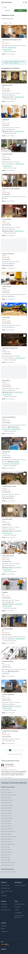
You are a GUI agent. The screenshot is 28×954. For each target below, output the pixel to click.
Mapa (21, 10)
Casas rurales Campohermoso (8, 862)
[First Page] (5, 750)
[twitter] (9, 952)
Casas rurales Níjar (5, 847)
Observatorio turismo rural (6, 892)
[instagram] (5, 952)
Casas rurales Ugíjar (5, 860)
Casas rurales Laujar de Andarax (8, 836)
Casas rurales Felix (5, 789)
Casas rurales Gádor (6, 797)
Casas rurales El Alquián (6, 818)
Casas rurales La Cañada (7, 805)
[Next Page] (20, 750)
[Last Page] (23, 750)
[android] (14, 944)
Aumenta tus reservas (20, 885)
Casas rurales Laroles (6, 854)
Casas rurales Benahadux (7, 800)
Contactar (4, 895)
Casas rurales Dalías (6, 821)
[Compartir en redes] (23, 2)
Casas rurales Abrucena (6, 839)
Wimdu (3, 928)
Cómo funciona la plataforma (19, 916)
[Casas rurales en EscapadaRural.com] (6, 2)
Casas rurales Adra (5, 857)
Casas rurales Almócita (6, 810)
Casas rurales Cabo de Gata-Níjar (9, 871)
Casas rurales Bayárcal (6, 852)
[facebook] (2, 952)
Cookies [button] (17, 910)
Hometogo (4, 925)
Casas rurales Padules (6, 808)
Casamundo (4, 931)
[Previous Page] (8, 750)
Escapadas (4, 904)
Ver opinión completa (6, 777)
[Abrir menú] (26, 2)
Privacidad (17, 907)
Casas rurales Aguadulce (7, 792)
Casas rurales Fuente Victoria (8, 831)
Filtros (8, 10)
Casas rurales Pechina (6, 802)
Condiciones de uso (20, 904)
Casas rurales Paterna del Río (8, 844)
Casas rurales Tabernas (6, 828)
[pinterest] (19, 952)
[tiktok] (12, 952)
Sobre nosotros (5, 885)
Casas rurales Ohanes (6, 813)
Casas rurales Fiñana (6, 849)
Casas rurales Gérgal (6, 834)
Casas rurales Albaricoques (7, 865)
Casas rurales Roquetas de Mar (8, 795)
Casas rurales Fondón (6, 823)
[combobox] (14, 7)
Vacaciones (4, 907)
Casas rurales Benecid (6, 826)
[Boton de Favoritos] (24, 27)
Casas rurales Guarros (6, 841)
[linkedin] (23, 952)
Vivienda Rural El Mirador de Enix (8, 769)
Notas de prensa (5, 888)
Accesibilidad (18, 912)
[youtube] (16, 952)
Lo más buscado (5, 910)
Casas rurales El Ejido (6, 815)
